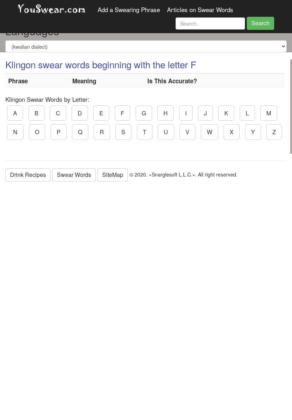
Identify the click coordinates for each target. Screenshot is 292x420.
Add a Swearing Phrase (129, 9)
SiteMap (112, 174)
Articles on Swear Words (200, 9)
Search (260, 23)
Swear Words (74, 174)
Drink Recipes (28, 174)
